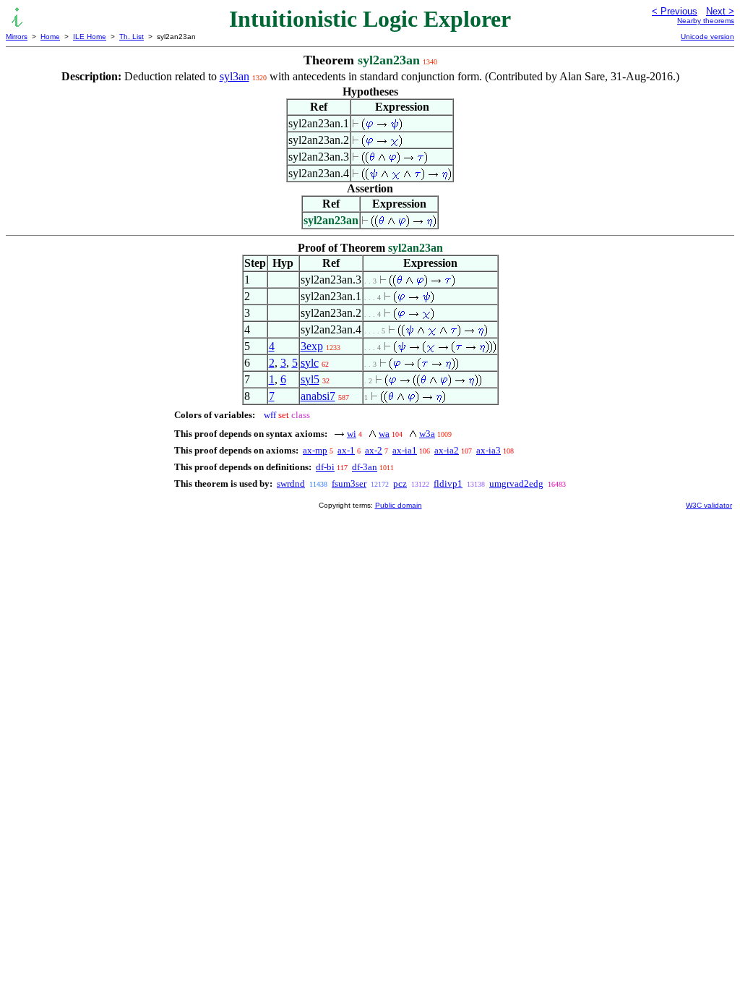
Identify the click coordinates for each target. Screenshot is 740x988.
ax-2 (373, 450)
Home (50, 37)
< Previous (674, 11)
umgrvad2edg (516, 483)
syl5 (310, 379)
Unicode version (707, 37)
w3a (427, 433)
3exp (312, 346)
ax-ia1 (404, 450)
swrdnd (291, 483)
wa (384, 433)
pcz (400, 483)
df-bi (325, 466)
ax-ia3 (488, 450)
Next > (720, 11)
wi (351, 433)
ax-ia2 (446, 450)
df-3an (364, 466)
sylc (310, 363)
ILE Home (89, 37)
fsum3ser (349, 483)
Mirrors (16, 37)
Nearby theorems (705, 21)
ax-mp (315, 450)
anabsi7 (318, 396)
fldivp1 (448, 483)
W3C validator (709, 505)
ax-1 (346, 450)
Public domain (398, 505)
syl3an (234, 76)
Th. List (131, 37)
